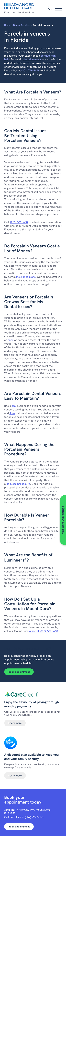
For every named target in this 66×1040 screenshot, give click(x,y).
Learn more (15, 723)
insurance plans (26, 277)
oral (14, 406)
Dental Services (21, 25)
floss (12, 413)
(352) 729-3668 (30, 70)
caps (11, 340)
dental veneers (32, 59)
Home (7, 25)
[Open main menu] (58, 9)
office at (34, 631)
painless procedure (18, 484)
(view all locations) (25, 12)
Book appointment (19, 672)
